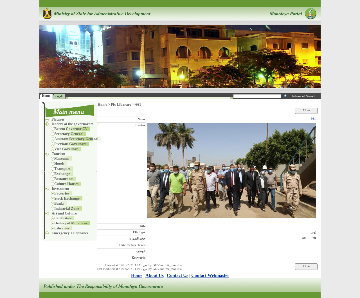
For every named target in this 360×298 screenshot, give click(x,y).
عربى (59, 96)
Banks (59, 203)
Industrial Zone (66, 208)
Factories (61, 193)
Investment (60, 188)
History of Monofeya (70, 223)
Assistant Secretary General (76, 139)
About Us (154, 275)
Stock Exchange (67, 198)
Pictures (57, 119)
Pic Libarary (121, 104)
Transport (62, 168)
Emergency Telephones (69, 233)
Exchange (62, 173)
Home (46, 96)
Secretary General (69, 134)
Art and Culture (64, 213)
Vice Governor (66, 149)
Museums (61, 158)
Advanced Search (303, 96)
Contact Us (177, 275)
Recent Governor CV (70, 129)
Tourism (58, 154)
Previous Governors (70, 144)
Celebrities (62, 218)
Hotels (59, 163)
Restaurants (63, 179)
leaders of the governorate (72, 124)
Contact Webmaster (210, 275)
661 (313, 118)
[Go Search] (285, 97)
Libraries (61, 228)
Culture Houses (66, 184)
